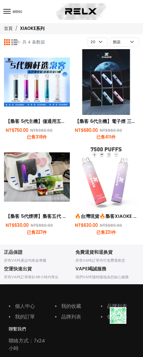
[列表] (14, 42)
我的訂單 (22, 316)
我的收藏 (68, 306)
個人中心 (22, 306)
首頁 (8, 28)
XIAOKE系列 (32, 28)
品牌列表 (68, 316)
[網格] (7, 42)
